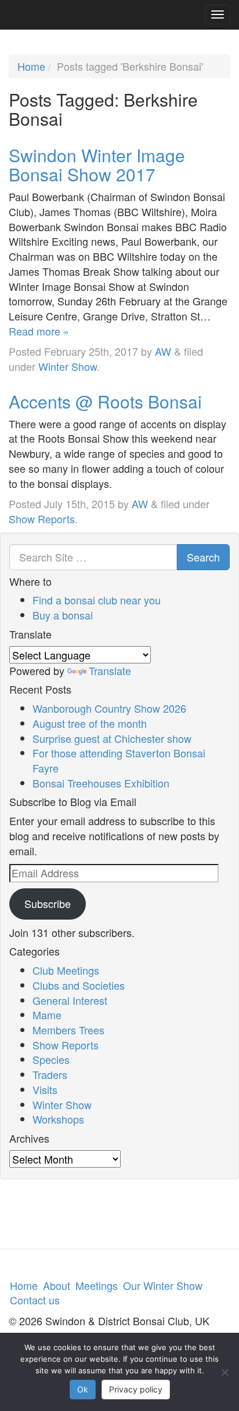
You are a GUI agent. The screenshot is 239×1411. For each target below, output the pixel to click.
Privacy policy (135, 1389)
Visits (44, 1089)
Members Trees (68, 1029)
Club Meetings (65, 970)
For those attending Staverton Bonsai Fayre (118, 760)
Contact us (35, 1299)
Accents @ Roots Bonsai (105, 401)
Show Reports (42, 518)
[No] (224, 1372)
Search (203, 556)
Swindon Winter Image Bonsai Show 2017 (97, 165)
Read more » (39, 330)
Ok (82, 1389)
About (56, 1285)
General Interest (69, 1000)
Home (31, 66)
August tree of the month (89, 723)
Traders (49, 1074)
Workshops (58, 1118)
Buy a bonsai (62, 614)
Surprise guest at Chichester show (111, 738)
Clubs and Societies (78, 985)
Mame (46, 1014)
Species (51, 1059)
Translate (110, 670)
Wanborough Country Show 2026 (109, 708)
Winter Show (67, 366)
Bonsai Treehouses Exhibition (100, 782)
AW (163, 351)
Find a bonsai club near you (96, 599)
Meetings (96, 1285)
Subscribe (47, 903)
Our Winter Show (162, 1285)
